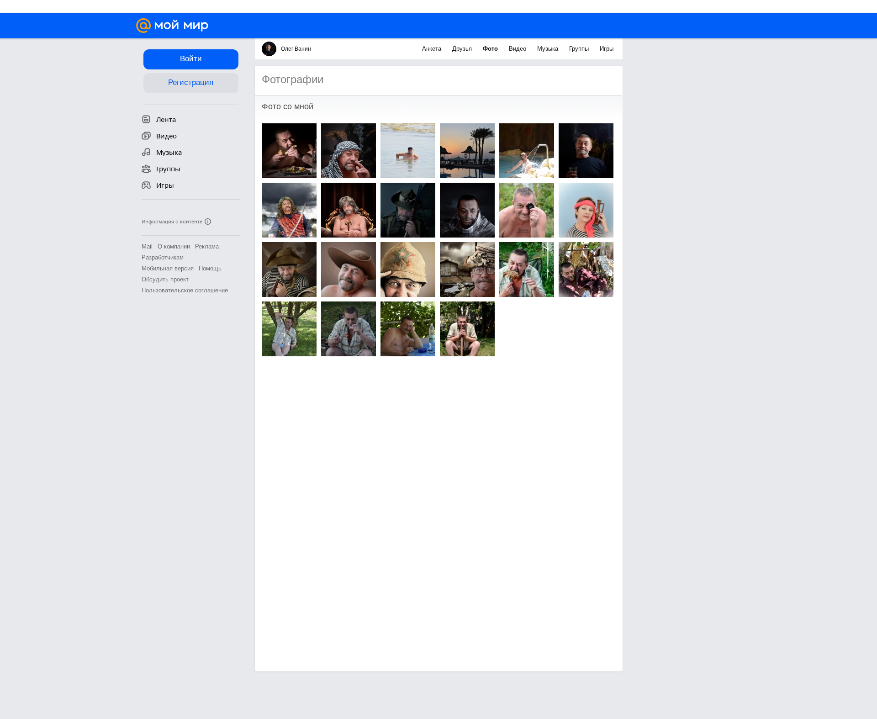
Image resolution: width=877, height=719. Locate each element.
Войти (191, 58)
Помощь (210, 268)
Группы (580, 48)
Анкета (432, 48)
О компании (174, 246)
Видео (518, 48)
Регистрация (190, 82)
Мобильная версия (168, 268)
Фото (491, 48)
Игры (606, 48)
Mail (147, 246)
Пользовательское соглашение (185, 290)
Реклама (207, 246)
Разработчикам (163, 257)
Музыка (548, 48)
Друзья (463, 48)
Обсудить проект (165, 279)
